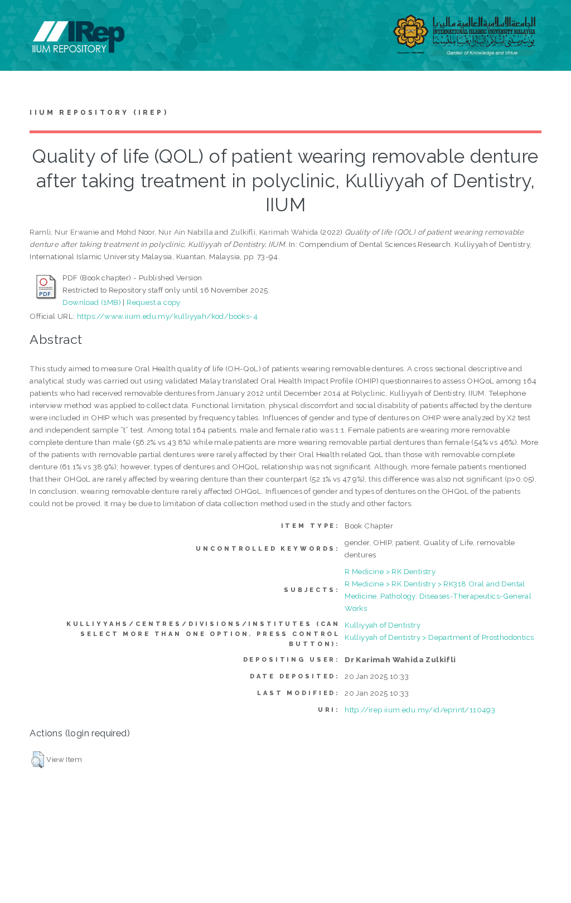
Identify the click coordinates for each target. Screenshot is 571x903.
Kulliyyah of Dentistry (382, 624)
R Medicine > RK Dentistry (390, 571)
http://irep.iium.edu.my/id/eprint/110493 (420, 709)
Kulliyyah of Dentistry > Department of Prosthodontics (439, 637)
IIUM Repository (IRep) (99, 112)
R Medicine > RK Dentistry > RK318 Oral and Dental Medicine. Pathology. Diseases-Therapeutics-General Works (438, 596)
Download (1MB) (91, 302)
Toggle (20, 21)
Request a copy (154, 302)
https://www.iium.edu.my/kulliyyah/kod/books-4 (167, 316)
